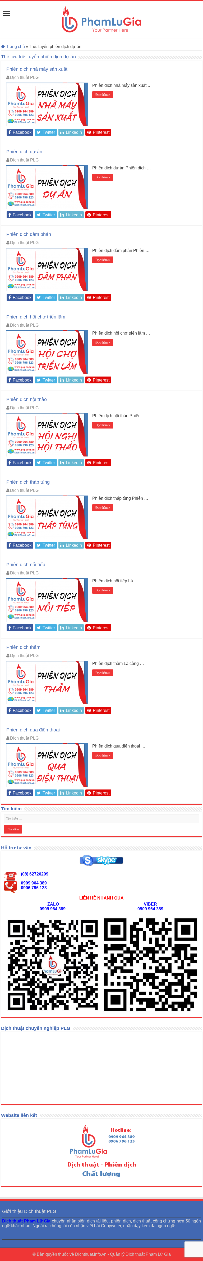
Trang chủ (15, 46)
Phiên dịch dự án (24, 151)
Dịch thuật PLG (24, 77)
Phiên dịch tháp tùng (28, 482)
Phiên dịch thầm (23, 647)
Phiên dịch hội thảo (26, 399)
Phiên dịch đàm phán (28, 234)
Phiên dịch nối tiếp (25, 564)
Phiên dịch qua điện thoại (33, 729)
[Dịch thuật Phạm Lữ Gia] (101, 19)
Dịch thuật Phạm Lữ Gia (148, 1254)
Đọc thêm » (102, 95)
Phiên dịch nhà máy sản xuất (36, 69)
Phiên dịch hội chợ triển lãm (35, 317)
